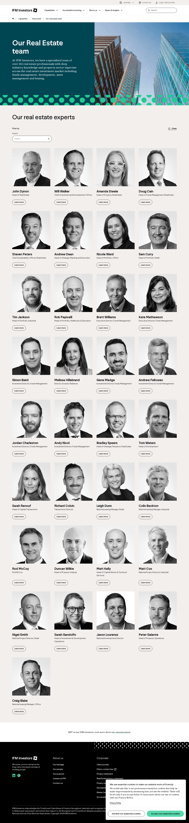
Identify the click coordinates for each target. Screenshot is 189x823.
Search (15, 133)
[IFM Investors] (26, 758)
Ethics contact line (105, 769)
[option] (126, 2)
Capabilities (49, 10)
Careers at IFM (59, 778)
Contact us (58, 783)
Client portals (103, 764)
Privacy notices (103, 783)
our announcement (120, 732)
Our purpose (58, 774)
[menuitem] (51, 10)
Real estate (36, 19)
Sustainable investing (71, 10)
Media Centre (103, 792)
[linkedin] (13, 776)
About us (93, 10)
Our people (58, 769)
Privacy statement (105, 774)
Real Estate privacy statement (110, 778)
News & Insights (112, 10)
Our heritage (58, 764)
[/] (24, 10)
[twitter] (18, 776)
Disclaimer (101, 788)
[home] (13, 19)
